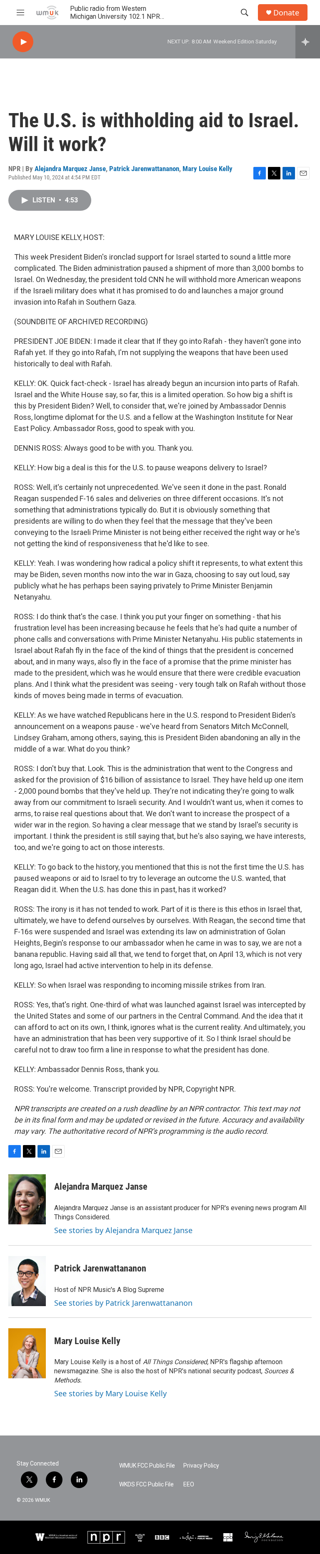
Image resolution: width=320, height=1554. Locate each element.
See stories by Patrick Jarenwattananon (123, 1303)
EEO (188, 1484)
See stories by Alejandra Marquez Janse (123, 1230)
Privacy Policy (201, 1466)
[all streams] (307, 41)
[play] (23, 42)
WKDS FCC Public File (146, 1484)
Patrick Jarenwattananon (144, 168)
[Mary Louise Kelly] (27, 1353)
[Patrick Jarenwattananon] (27, 1281)
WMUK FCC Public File (147, 1466)
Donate (286, 12)
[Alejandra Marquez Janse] (27, 1199)
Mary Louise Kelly (207, 168)
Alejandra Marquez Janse (70, 168)
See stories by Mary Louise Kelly (110, 1393)
